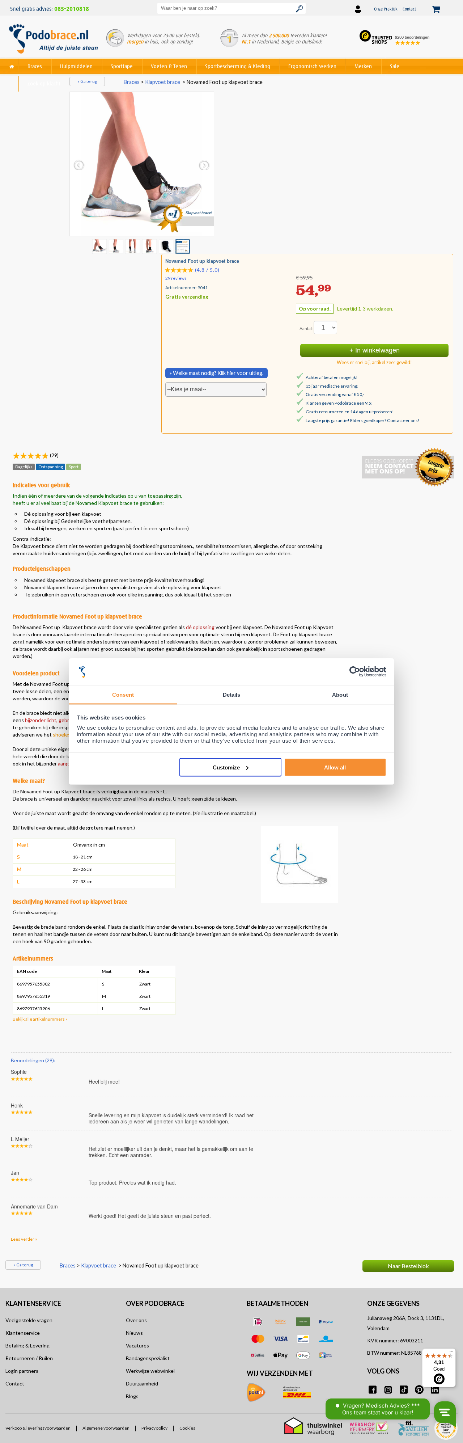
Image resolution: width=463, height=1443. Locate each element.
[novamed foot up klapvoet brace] (133, 246)
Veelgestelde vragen (28, 1320)
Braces (34, 66)
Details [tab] (232, 695)
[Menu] (451, 1353)
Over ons (136, 1320)
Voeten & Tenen (169, 66)
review (445, 1054)
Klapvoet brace (162, 82)
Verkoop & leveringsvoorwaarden (38, 1428)
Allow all (335, 767)
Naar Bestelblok (408, 1265)
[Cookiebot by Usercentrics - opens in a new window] (354, 672)
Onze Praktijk (386, 9)
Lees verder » (24, 1239)
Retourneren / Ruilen (29, 1358)
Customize (226, 767)
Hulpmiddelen (76, 66)
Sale (394, 66)
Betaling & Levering (27, 1345)
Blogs (132, 1396)
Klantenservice (22, 1333)
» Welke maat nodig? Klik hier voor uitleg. (216, 373)
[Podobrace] (11, 65)
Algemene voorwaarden (105, 1428)
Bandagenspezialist (148, 1358)
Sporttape (122, 66)
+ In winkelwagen (374, 350)
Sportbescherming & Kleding (237, 66)
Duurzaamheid (142, 1383)
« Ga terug (87, 81)
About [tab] (340, 695)
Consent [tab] (123, 695)
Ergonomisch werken (312, 66)
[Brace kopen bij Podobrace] (53, 39)
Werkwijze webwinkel (150, 1371)
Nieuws (134, 1333)
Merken (363, 66)
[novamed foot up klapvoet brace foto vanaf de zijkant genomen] (150, 246)
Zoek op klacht (43, 83)
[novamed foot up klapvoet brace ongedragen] (167, 246)
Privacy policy (154, 1428)
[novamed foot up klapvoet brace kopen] (141, 164)
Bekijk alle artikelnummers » (40, 1019)
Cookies (187, 1428)
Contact (409, 9)
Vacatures (137, 1345)
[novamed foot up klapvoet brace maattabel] (183, 246)
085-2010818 (71, 9)
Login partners (21, 1371)
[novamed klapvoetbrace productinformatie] (117, 246)
